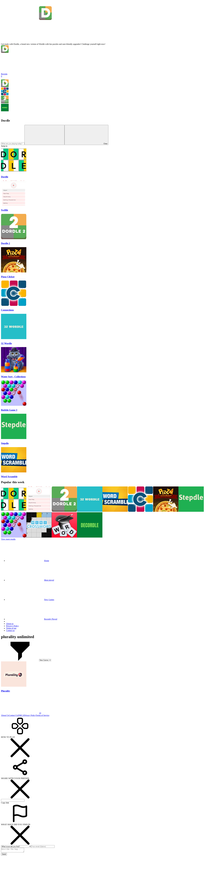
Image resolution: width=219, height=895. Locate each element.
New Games (49, 600)
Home (46, 561)
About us (9, 624)
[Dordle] (5, 86)
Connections (7, 310)
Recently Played (50, 619)
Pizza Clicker (8, 276)
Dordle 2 (5, 243)
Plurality (5, 691)
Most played (49, 580)
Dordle (4, 176)
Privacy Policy (30, 715)
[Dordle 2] (5, 102)
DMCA (21, 715)
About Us (5, 715)
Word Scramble (9, 476)
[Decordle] (5, 111)
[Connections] (5, 94)
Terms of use (11, 628)
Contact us (10, 630)
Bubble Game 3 (9, 410)
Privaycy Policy (12, 626)
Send (4, 854)
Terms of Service (42, 715)
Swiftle (4, 210)
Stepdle (5, 443)
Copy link (5, 803)
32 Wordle (6, 343)
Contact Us (13, 715)
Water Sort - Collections (13, 376)
